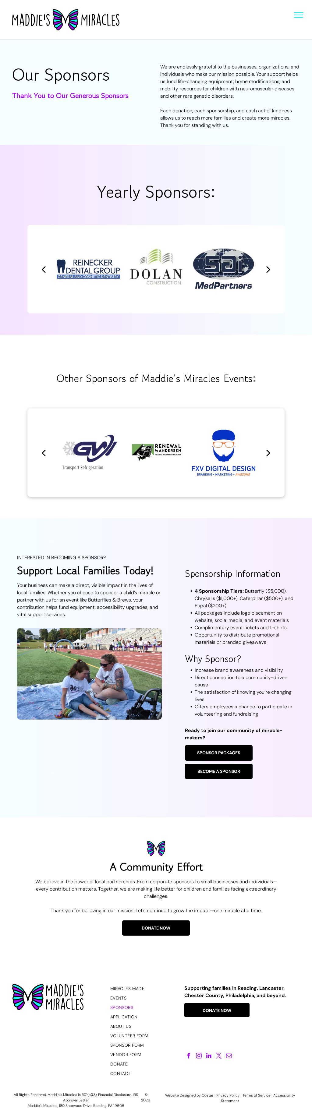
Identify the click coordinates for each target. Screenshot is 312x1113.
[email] (229, 1056)
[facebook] (188, 1056)
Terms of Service (257, 1095)
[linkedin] (208, 1056)
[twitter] (218, 1056)
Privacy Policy (228, 1095)
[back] (44, 269)
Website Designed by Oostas (189, 1095)
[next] (268, 269)
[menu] (299, 15)
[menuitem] (144, 988)
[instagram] (198, 1056)
